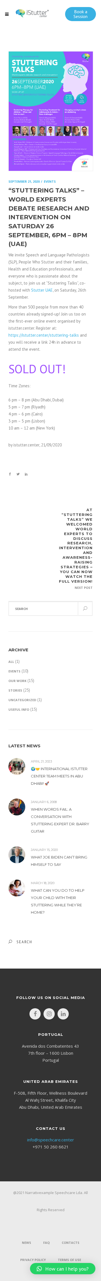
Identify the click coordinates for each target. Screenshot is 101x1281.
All (11, 661)
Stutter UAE (42, 290)
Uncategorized (22, 700)
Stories (15, 690)
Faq (46, 1242)
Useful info (18, 709)
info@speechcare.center (50, 1140)
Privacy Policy (33, 1260)
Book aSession (81, 14)
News (26, 1242)
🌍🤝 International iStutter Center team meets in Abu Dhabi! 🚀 (59, 776)
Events (14, 671)
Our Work (17, 681)
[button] (62, 1268)
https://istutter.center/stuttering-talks (43, 335)
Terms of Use (69, 1260)
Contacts (70, 1242)
